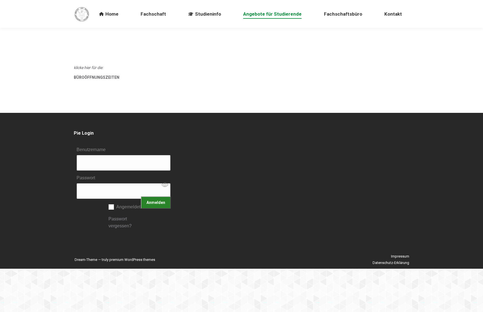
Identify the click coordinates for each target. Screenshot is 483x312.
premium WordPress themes (132, 260)
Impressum (400, 256)
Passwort (86, 177)
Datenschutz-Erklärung (391, 263)
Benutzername (91, 149)
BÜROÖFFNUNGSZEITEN (96, 77)
